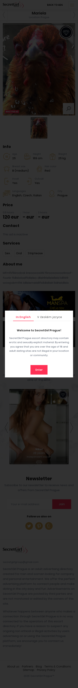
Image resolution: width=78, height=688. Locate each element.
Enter (39, 370)
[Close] (69, 314)
